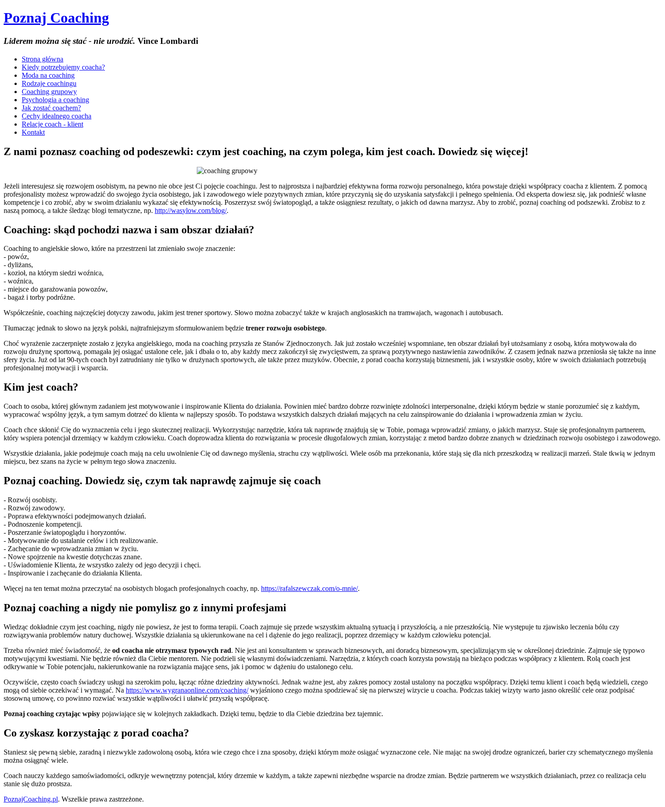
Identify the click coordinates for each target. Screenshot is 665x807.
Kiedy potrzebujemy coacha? (63, 67)
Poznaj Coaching (56, 17)
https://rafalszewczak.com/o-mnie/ (309, 588)
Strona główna (42, 59)
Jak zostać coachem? (51, 108)
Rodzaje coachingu (49, 83)
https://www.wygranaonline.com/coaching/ (187, 690)
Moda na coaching (48, 75)
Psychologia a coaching (55, 100)
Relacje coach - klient (52, 124)
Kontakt (33, 132)
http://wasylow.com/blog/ (191, 210)
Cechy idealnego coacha (56, 116)
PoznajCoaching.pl (31, 799)
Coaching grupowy (49, 91)
